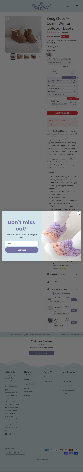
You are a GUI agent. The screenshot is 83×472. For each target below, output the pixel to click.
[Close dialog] (78, 213)
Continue (22, 250)
